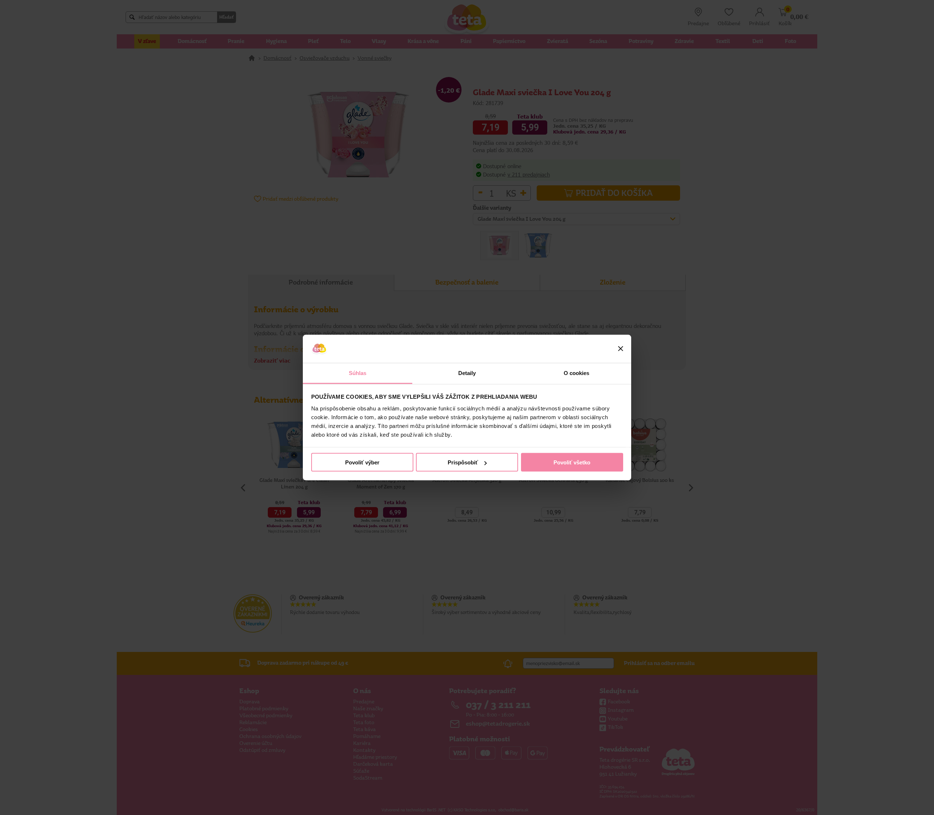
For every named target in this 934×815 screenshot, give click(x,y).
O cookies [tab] (577, 373)
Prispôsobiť (463, 462)
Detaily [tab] (467, 373)
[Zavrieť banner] (620, 348)
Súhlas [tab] (358, 373)
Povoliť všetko (571, 462)
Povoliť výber (362, 462)
